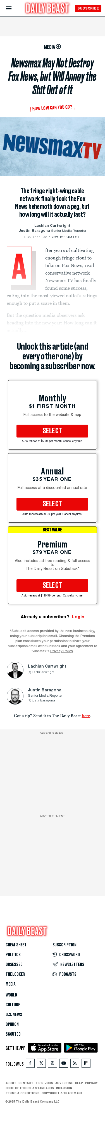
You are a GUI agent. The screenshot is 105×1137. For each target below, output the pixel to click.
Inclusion (64, 1088)
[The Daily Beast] (47, 9)
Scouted (13, 1034)
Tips (39, 1083)
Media (10, 984)
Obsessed (14, 964)
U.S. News (14, 1014)
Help (79, 1083)
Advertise (64, 1083)
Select (52, 431)
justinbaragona (43, 700)
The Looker (15, 974)
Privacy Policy (61, 651)
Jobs (49, 1083)
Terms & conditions (22, 1093)
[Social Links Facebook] (30, 1064)
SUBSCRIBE (88, 8)
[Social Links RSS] (74, 1064)
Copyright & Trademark (62, 1093)
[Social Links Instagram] (52, 1064)
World (11, 995)
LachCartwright (43, 672)
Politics (13, 955)
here (86, 715)
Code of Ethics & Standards (30, 1088)
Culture (13, 1005)
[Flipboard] (86, 1064)
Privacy (91, 1083)
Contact (25, 1083)
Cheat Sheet (16, 945)
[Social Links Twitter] (41, 1064)
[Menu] (13, 8)
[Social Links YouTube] (63, 1064)
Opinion (12, 1024)
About (11, 1083)
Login (78, 616)
